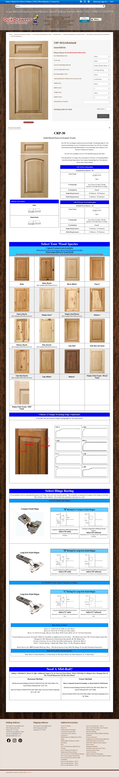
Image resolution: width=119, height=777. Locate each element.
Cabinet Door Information (68, 729)
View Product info (28, 122)
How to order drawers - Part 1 (69, 761)
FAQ (62, 744)
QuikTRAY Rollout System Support (96, 742)
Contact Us (64, 735)
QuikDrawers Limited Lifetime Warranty (97, 739)
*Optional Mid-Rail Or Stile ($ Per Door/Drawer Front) (67, 78)
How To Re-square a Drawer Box (70, 755)
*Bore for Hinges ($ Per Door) (61, 69)
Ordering (88, 735)
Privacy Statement (91, 737)
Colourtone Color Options (68, 733)
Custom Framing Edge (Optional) (62, 65)
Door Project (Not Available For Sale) (42, 34)
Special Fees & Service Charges (22, 34)
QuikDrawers (29, 772)
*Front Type (57, 60)
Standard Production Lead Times (95, 748)
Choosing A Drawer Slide (68, 731)
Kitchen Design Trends (93, 729)
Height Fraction (58, 97)
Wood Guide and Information (94, 754)
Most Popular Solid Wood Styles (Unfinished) (98, 34)
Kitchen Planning (91, 731)
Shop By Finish (57, 34)
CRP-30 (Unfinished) (16, 36)
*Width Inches (57, 83)
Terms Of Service (91, 752)
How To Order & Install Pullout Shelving (72, 754)
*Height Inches (57, 92)
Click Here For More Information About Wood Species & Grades (59, 250)
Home (10, 34)
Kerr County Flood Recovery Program (97, 728)
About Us (63, 728)
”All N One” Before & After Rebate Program (98, 755)
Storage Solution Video (93, 750)
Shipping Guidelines (92, 746)
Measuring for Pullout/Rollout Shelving (97, 733)
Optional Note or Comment (61, 101)
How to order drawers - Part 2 (69, 763)
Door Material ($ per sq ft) (60, 55)
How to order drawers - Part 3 (69, 765)
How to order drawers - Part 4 (94, 726)
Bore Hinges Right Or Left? (61, 74)
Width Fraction (58, 87)
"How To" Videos (66, 726)
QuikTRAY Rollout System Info (95, 741)
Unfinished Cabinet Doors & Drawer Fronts (74, 34)
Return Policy (90, 744)
